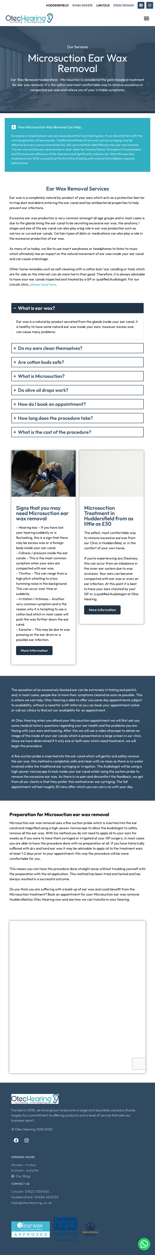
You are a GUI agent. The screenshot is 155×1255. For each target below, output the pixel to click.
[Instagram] (149, 5)
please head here (43, 284)
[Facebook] (141, 5)
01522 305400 (123, 5)
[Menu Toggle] (146, 18)
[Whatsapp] (144, 1244)
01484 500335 (82, 5)
